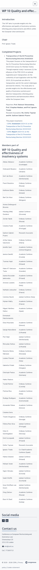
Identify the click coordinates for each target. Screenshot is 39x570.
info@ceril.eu (8, 546)
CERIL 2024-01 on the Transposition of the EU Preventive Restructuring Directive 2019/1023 (19, 126)
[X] (3, 520)
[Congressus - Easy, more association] (30, 562)
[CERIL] (8, 4)
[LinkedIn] (7, 520)
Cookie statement (13, 568)
